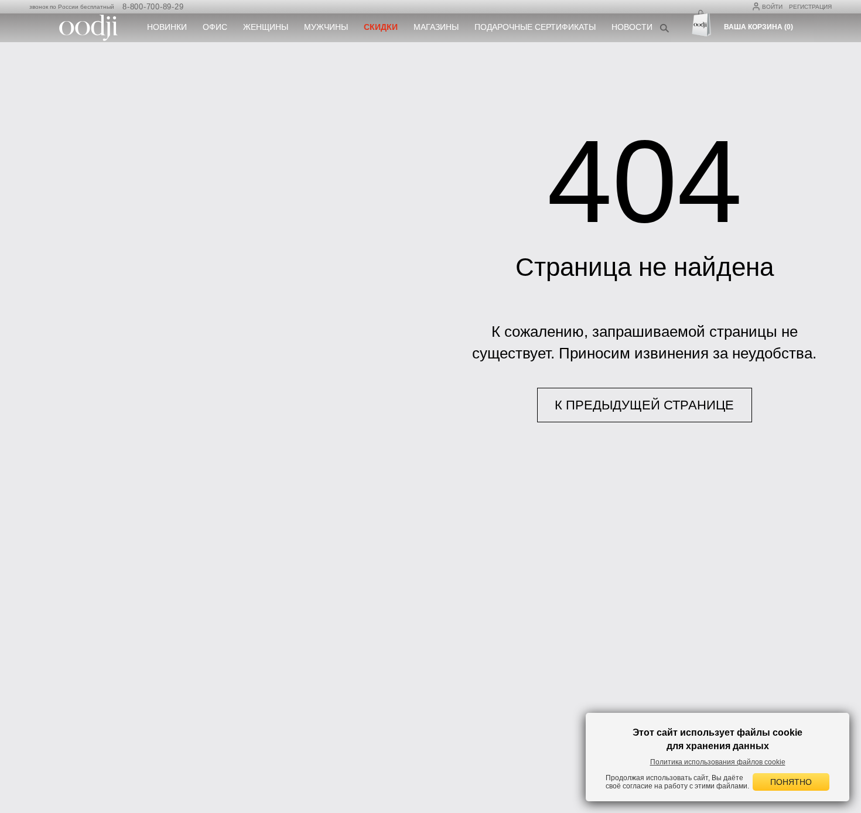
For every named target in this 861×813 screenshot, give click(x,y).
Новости (631, 27)
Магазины (436, 27)
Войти (772, 7)
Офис (215, 27)
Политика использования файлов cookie (717, 762)
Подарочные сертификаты (535, 27)
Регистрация (810, 7)
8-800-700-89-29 (152, 6)
